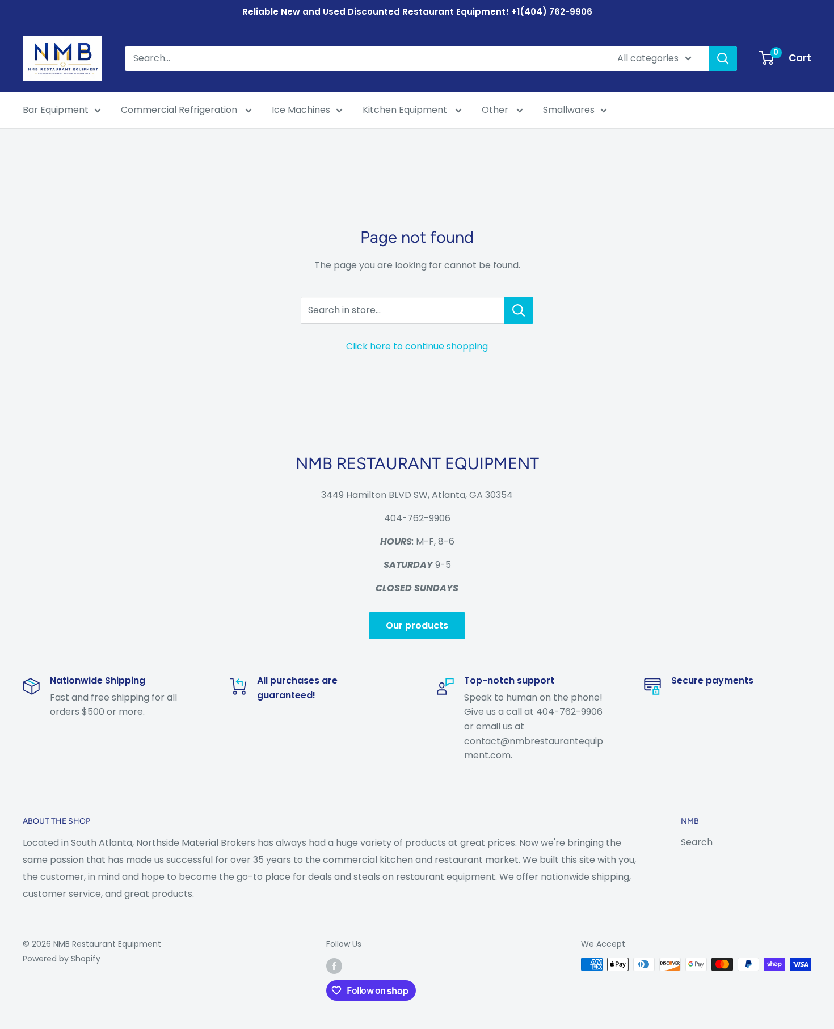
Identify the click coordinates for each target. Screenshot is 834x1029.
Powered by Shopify (61, 958)
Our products (417, 625)
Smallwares (569, 109)
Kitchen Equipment (406, 109)
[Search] (723, 58)
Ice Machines (301, 109)
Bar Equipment (56, 109)
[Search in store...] (518, 310)
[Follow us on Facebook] (334, 965)
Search (697, 842)
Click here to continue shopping (417, 346)
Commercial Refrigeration (180, 109)
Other (496, 109)
